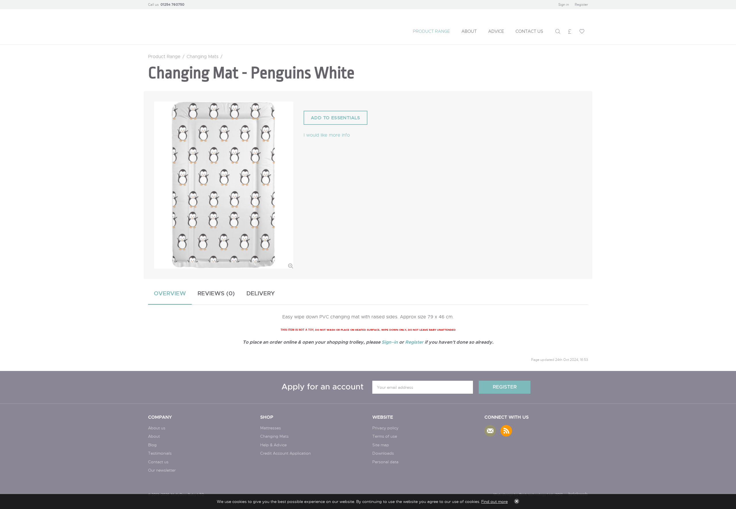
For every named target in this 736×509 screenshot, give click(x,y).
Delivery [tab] (260, 293)
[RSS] (506, 431)
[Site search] (558, 31)
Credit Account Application (285, 453)
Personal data (385, 461)
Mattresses (270, 427)
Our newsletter (162, 470)
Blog (152, 444)
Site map (380, 444)
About (154, 436)
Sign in (563, 4)
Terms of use (384, 436)
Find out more (494, 501)
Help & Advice (273, 444)
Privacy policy (385, 427)
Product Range (164, 56)
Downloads (383, 453)
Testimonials (160, 453)
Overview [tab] (170, 293)
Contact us (158, 461)
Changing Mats (202, 56)
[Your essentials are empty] (582, 31)
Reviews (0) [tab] (216, 293)
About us (156, 427)
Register (581, 4)
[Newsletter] (490, 431)
